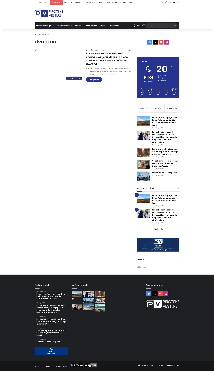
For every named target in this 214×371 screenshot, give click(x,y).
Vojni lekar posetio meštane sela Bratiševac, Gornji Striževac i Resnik (165, 163)
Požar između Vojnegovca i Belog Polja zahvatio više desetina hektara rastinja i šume (164, 121)
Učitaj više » (94, 79)
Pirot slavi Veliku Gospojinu (164, 173)
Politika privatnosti (166, 365)
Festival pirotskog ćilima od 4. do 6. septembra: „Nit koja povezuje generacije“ (165, 151)
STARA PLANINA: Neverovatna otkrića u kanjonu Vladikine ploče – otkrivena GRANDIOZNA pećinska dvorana (108, 59)
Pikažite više (158, 229)
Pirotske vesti (46, 367)
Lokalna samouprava (45, 25)
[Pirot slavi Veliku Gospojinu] (143, 176)
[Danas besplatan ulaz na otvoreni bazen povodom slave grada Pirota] (88, 307)
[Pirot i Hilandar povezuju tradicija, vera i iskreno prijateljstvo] (77, 307)
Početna (39, 34)
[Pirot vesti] (49, 13)
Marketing (155, 365)
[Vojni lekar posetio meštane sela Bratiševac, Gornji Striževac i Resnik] (143, 164)
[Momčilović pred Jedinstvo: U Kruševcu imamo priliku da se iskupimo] (100, 301)
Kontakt (176, 365)
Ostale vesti (90, 25)
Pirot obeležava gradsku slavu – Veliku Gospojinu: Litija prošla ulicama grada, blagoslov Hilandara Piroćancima (106, 2)
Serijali (102, 25)
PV (89, 50)
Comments (172, 108)
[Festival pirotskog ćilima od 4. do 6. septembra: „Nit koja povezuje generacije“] (143, 152)
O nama (113, 25)
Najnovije (143, 108)
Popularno (157, 108)
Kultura (78, 25)
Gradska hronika (64, 25)
